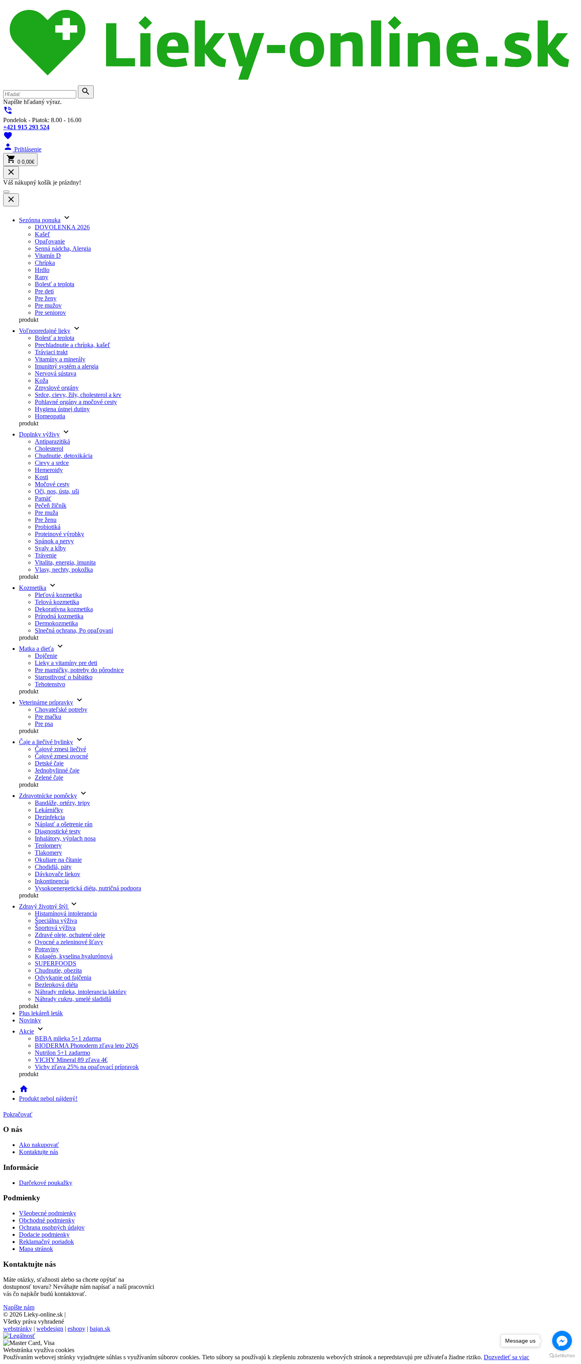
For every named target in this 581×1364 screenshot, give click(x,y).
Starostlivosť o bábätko (63, 677)
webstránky (17, 1328)
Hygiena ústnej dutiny (62, 409)
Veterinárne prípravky (46, 702)
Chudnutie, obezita (58, 970)
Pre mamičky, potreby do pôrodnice (79, 670)
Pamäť (43, 498)
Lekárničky (49, 810)
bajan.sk (100, 1328)
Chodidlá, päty (53, 866)
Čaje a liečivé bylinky (46, 742)
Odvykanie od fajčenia (63, 977)
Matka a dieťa (36, 648)
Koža (41, 380)
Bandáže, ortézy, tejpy (62, 802)
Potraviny (47, 949)
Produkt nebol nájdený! (48, 1098)
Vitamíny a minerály (60, 359)
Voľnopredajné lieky (44, 330)
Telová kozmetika (57, 602)
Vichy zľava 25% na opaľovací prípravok (87, 1067)
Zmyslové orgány (57, 387)
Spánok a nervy (54, 541)
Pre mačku (48, 716)
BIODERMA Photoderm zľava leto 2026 (86, 1045)
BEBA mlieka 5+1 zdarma (68, 1038)
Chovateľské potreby (61, 709)
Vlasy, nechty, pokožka (64, 569)
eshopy (76, 1328)
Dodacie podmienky (44, 1234)
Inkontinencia (52, 881)
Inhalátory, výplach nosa (65, 838)
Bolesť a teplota (54, 284)
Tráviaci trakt (51, 352)
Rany (41, 277)
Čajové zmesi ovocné (61, 756)
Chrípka (45, 262)
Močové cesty (52, 484)
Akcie (26, 1031)
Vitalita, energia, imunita (65, 562)
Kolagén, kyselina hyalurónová (74, 956)
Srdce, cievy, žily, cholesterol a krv (78, 394)
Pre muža (46, 512)
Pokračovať (17, 1114)
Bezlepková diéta (56, 984)
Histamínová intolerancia (66, 913)
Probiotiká (47, 526)
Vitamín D (48, 255)
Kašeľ (42, 234)
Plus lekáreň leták (41, 1013)
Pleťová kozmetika (58, 594)
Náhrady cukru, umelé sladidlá (73, 999)
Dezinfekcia (50, 817)
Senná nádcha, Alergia (63, 248)
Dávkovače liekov (57, 874)
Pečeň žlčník (50, 505)
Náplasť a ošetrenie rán (63, 824)
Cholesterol (49, 448)
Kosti (41, 477)
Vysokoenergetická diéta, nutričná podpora (88, 888)
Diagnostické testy (58, 831)
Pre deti (44, 291)
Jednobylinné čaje (57, 770)
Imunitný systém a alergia (66, 366)
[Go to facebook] (562, 1341)
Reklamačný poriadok (46, 1241)
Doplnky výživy (39, 434)
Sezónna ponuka (39, 220)
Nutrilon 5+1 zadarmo (62, 1052)
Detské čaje (49, 763)
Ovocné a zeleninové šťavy (69, 942)
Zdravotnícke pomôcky (48, 795)
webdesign (49, 1328)
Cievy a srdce (52, 462)
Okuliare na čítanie (58, 859)
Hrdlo (42, 269)
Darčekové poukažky (45, 1182)
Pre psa (44, 723)
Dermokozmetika (56, 623)
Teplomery (48, 845)
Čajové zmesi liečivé (60, 749)
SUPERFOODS (55, 963)
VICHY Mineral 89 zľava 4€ (71, 1059)
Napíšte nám (18, 1307)
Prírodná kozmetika (59, 616)
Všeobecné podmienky (47, 1213)
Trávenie (46, 555)
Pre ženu (46, 519)
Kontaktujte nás (38, 1152)
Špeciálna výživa (56, 920)
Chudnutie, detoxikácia (63, 455)
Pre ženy (46, 298)
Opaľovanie (50, 241)
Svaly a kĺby (50, 548)
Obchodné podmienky (47, 1220)
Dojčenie (46, 655)
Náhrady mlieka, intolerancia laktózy (80, 991)
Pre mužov (48, 305)
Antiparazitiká (52, 441)
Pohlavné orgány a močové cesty (76, 402)
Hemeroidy (49, 470)
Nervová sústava (55, 373)
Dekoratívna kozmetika (64, 609)
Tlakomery (48, 852)
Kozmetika (32, 587)
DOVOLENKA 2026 (62, 227)
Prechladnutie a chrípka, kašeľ (72, 345)
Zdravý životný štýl (44, 906)
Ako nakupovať (39, 1144)
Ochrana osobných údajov (52, 1227)
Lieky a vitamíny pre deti (66, 662)
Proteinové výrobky (59, 534)
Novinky (30, 1020)
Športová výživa (55, 927)
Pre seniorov (50, 312)
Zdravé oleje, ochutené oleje (70, 934)
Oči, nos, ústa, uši (57, 491)
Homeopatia (50, 416)
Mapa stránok (36, 1248)
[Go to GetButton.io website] (562, 1355)
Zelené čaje (49, 777)
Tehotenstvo (50, 684)
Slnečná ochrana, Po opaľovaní (74, 630)
